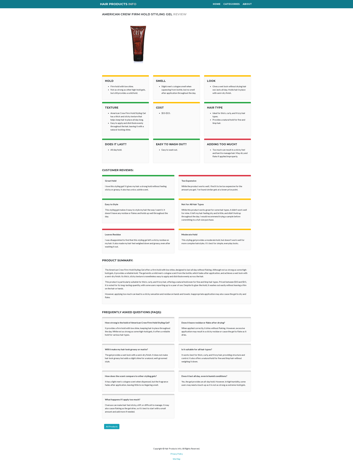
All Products (112, 426)
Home (216, 4)
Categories (231, 4)
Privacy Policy (176, 454)
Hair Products (118, 4)
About (247, 4)
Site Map (176, 459)
